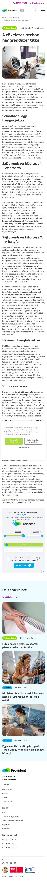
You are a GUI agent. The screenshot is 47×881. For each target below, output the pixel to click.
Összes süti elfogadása (14, 441)
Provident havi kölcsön (10, 848)
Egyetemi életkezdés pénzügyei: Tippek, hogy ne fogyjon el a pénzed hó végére (23, 749)
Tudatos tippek (12, 18)
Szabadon (5, 797)
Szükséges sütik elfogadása (33, 441)
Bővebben (27, 434)
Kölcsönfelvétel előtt (9, 840)
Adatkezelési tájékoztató (10, 817)
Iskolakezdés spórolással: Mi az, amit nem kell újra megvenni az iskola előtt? (23, 697)
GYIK (4, 813)
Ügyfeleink (6, 825)
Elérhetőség (6, 829)
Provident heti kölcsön (9, 844)
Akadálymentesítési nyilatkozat (12, 821)
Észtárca (7, 687)
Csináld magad (7, 789)
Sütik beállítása (23, 448)
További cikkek (8, 597)
